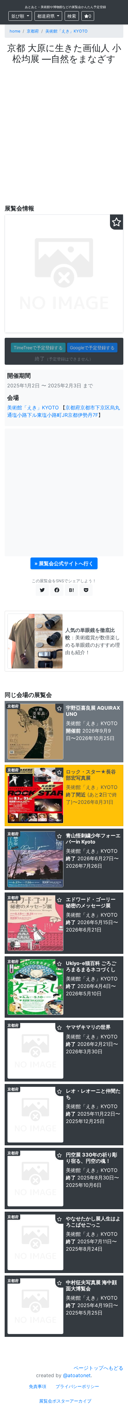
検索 (71, 16)
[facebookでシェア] (56, 590)
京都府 (33, 31)
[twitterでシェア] (42, 590)
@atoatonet (77, 1375)
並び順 (18, 16)
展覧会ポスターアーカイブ (65, 1400)
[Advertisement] (64, 131)
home (15, 31)
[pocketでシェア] (86, 590)
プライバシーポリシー (77, 1386)
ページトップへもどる (98, 1368)
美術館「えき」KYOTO (66, 31)
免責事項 (37, 1386)
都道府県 (46, 16)
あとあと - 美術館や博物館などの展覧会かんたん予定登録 (65, 7)
